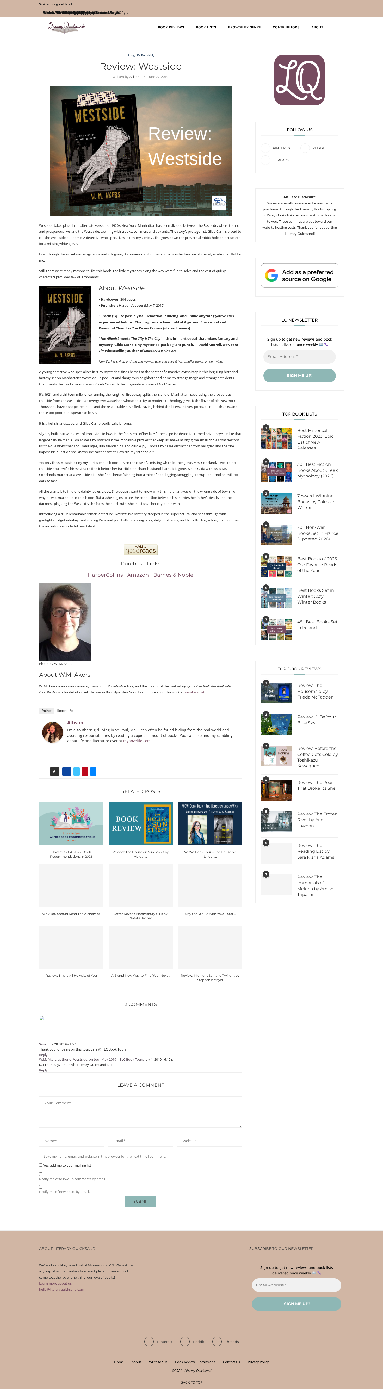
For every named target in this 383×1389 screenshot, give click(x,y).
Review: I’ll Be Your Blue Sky (316, 719)
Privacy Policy (258, 1362)
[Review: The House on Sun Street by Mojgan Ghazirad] (141, 823)
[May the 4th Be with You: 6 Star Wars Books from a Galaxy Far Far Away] (210, 885)
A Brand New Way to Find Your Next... (140, 975)
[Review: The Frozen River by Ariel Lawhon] (276, 821)
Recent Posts (67, 711)
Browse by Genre (244, 27)
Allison (134, 76)
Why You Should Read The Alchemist (71, 914)
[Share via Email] (93, 771)
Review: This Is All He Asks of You (71, 975)
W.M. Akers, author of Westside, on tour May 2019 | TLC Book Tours (91, 1059)
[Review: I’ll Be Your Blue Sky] (276, 724)
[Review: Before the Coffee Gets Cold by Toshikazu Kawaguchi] (276, 756)
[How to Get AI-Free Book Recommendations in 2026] (71, 823)
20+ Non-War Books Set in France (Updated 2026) (317, 533)
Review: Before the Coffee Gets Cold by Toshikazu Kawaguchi (317, 757)
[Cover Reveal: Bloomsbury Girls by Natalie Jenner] (141, 885)
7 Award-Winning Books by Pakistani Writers (317, 501)
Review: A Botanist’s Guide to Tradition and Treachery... (86, 12)
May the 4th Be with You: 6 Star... (210, 914)
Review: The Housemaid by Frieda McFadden (315, 691)
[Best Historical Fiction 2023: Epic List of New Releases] (276, 438)
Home (119, 1362)
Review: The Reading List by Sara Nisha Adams (315, 851)
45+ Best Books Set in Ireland (317, 624)
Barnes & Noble (173, 575)
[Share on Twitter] (76, 771)
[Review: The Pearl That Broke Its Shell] (276, 790)
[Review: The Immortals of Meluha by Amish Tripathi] (276, 884)
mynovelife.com (137, 740)
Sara (42, 1044)
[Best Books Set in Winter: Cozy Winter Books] (276, 598)
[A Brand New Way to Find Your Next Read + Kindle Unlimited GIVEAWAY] (141, 947)
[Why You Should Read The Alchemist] (71, 885)
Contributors (286, 27)
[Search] (341, 27)
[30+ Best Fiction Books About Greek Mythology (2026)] (276, 472)
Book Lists (206, 27)
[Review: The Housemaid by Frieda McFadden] (276, 693)
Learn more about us (55, 1283)
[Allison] (52, 724)
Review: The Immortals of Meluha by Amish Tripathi (315, 886)
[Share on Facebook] (66, 771)
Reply (43, 1054)
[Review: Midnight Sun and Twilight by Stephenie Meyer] (210, 947)
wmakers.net (194, 692)
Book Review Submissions (195, 1362)
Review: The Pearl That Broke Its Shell (317, 785)
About (317, 27)
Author (47, 711)
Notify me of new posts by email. (64, 1192)
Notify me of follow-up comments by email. (72, 1179)
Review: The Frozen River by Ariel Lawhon (317, 820)
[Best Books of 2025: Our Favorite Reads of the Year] (276, 566)
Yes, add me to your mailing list (66, 1165)
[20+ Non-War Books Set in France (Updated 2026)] (276, 535)
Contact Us (231, 1362)
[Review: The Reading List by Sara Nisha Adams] (276, 853)
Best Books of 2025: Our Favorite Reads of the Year (317, 564)
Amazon (138, 575)
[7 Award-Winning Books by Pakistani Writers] (276, 503)
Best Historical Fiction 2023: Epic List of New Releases (315, 439)
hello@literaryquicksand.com (61, 1289)
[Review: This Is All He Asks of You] (71, 947)
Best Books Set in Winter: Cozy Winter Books (315, 596)
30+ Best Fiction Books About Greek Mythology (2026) (317, 470)
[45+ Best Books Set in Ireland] (276, 629)
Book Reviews (171, 27)
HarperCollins (105, 575)
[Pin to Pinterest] (85, 771)
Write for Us (158, 1362)
